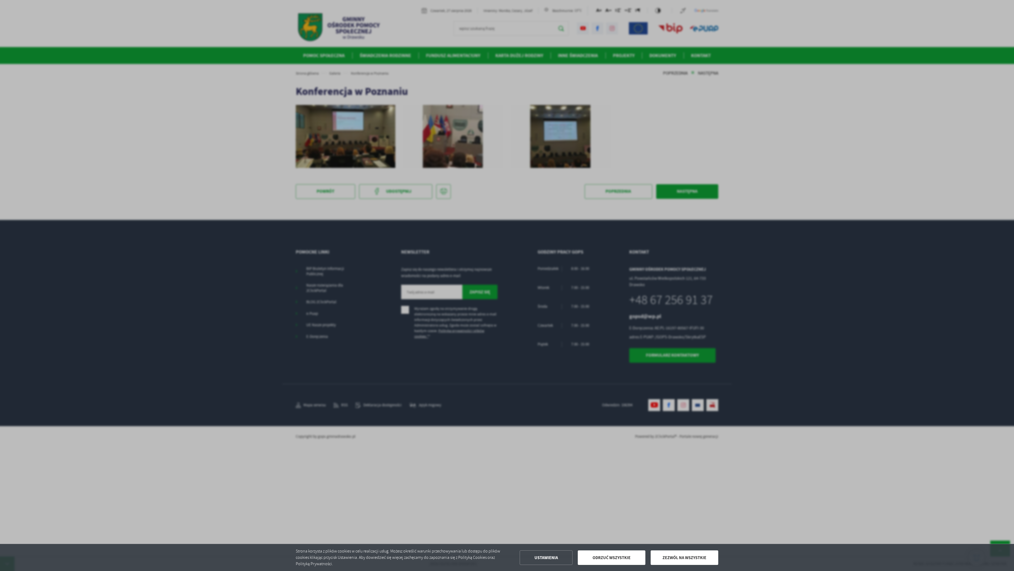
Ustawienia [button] (546, 557)
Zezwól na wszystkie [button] (684, 557)
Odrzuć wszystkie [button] (612, 557)
